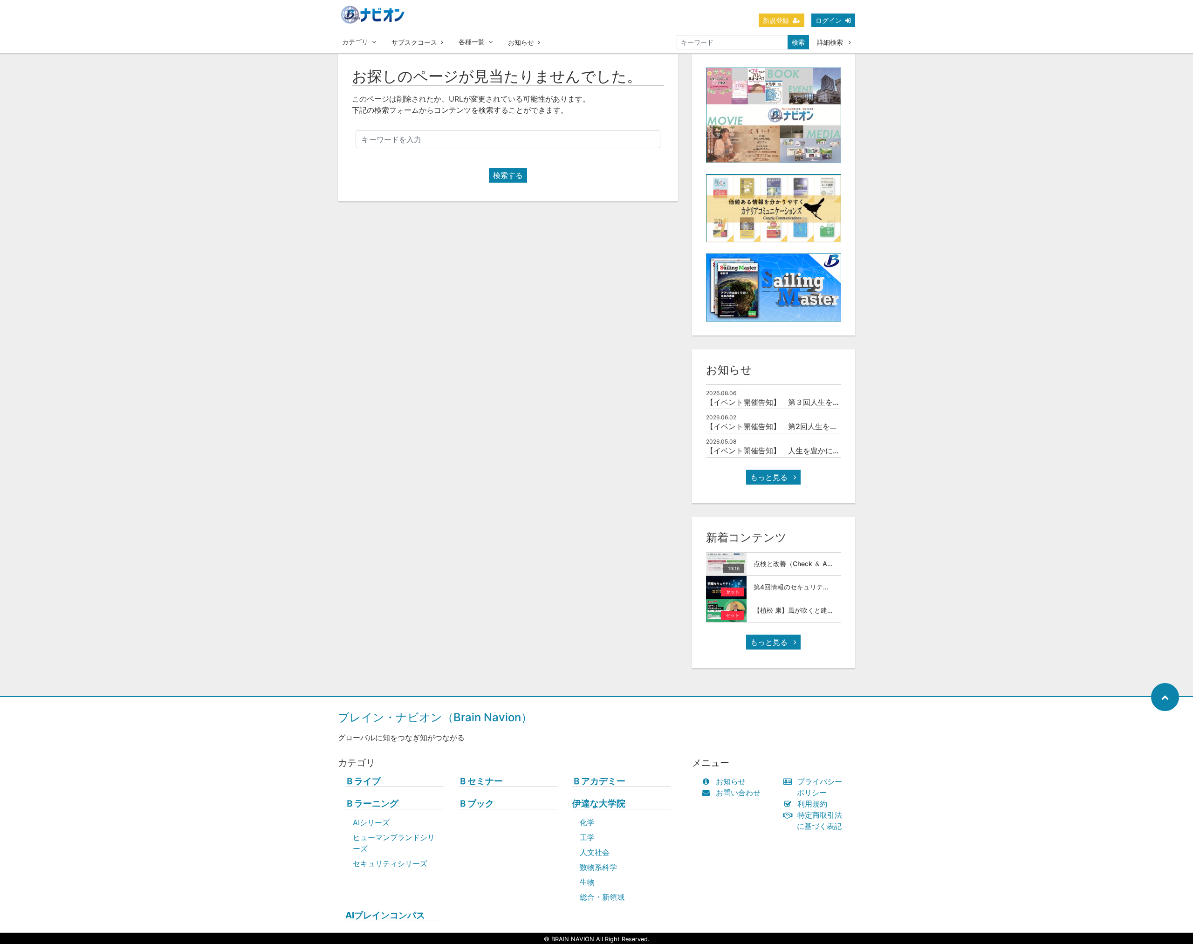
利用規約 (812, 803)
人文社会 (595, 852)
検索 (798, 42)
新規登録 (776, 20)
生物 (587, 882)
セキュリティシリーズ (390, 863)
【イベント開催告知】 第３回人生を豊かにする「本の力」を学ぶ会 (821, 402)
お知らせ (521, 42)
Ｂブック (476, 803)
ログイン (829, 20)
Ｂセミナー (481, 781)
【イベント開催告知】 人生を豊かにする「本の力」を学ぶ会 (810, 450)
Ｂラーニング (371, 803)
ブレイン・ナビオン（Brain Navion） (435, 717)
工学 (587, 837)
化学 (587, 822)
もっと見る (770, 477)
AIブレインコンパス (385, 915)
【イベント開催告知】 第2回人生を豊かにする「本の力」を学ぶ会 (820, 426)
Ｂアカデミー (598, 781)
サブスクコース (414, 42)
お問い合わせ (738, 792)
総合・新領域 (602, 897)
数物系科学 (598, 867)
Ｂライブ (363, 781)
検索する (508, 175)
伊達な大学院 (598, 803)
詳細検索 (831, 42)
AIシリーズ (371, 822)
